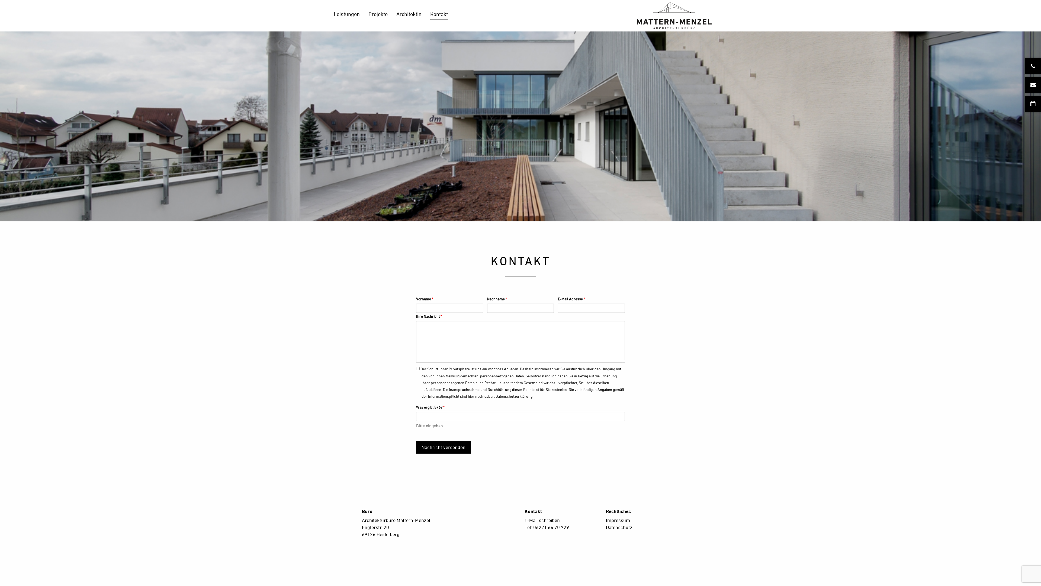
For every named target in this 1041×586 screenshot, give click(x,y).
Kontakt (439, 14)
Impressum (618, 520)
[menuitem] (346, 15)
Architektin (409, 14)
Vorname (424, 299)
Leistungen (347, 14)
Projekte (378, 14)
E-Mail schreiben (542, 520)
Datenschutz (619, 527)
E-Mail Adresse (571, 299)
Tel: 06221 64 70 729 (547, 527)
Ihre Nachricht (429, 316)
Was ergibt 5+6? (430, 407)
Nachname (497, 299)
